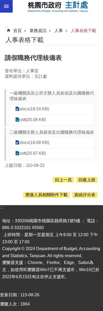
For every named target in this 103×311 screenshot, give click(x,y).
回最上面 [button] (86, 180)
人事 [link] (58, 30)
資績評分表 (84, 195)
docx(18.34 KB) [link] (34, 109)
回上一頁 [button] (63, 180)
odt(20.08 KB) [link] (33, 119)
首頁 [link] (17, 30)
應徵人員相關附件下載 (46, 195)
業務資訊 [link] (38, 30)
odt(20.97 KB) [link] (33, 153)
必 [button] (6, 6)
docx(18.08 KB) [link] (34, 142)
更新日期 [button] (8, 295)
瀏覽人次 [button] (8, 304)
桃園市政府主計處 (58, 6)
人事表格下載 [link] (83, 30)
